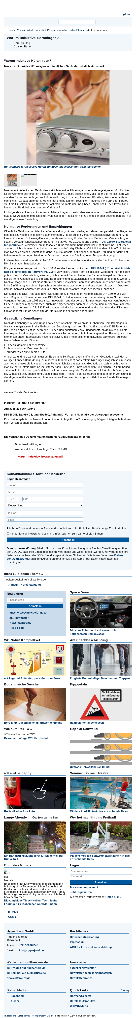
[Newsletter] (105, 21)
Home (10, 30)
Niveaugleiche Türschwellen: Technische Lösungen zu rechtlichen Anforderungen (30, 902)
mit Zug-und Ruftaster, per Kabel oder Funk (32, 678)
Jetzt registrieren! (81, 892)
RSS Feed (17, 627)
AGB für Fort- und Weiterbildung (91, 947)
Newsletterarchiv (20, 622)
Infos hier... (114, 897)
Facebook (17, 996)
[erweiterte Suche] (99, 22)
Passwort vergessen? (84, 887)
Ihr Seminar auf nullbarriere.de (26, 973)
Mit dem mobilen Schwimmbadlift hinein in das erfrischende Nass (100, 857)
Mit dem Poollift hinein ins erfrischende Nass (99, 811)
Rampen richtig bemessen (87, 722)
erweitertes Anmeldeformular (28, 612)
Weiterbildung (79, 1006)
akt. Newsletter (19, 617)
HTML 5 (13, 911)
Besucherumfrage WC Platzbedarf (26, 738)
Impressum (77, 942)
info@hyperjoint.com (32, 950)
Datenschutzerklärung (84, 937)
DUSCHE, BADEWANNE (99, 11)
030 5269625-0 (29, 945)
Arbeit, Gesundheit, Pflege (40, 30)
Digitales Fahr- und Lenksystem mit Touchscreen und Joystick (93, 632)
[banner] (68, 10)
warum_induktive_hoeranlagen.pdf (40, 456)
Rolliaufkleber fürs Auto (19, 811)
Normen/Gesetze (80, 996)
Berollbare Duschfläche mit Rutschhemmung (33, 722)
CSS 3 (12, 916)
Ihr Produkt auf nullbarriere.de (26, 968)
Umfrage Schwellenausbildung (90, 767)
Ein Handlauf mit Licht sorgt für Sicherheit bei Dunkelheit (33, 857)
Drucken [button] (127, 37)
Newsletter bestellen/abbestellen (91, 973)
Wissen (20, 30)
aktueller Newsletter (83, 968)
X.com (15, 1001)
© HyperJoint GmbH (42, 1016)
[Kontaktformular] (117, 21)
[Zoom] (68, 117)
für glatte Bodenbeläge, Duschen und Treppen (100, 678)
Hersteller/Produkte (82, 1001)
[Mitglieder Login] (111, 21)
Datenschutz (24, 1016)
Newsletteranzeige (18, 978)
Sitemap (125, 990)
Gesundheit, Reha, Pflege (70, 30)
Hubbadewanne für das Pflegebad (105, 15)
